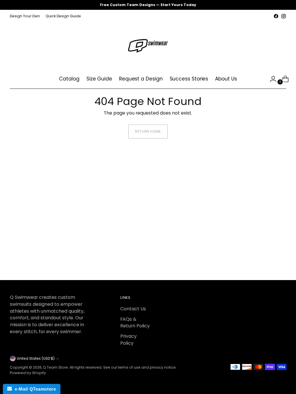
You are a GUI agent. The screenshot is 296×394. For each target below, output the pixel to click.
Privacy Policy (128, 339)
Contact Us (133, 308)
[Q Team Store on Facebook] (276, 16)
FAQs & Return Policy (135, 322)
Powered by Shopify (28, 372)
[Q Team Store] (148, 44)
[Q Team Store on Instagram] (283, 16)
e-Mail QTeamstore (34, 389)
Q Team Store (55, 367)
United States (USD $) (36, 358)
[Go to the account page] (271, 79)
